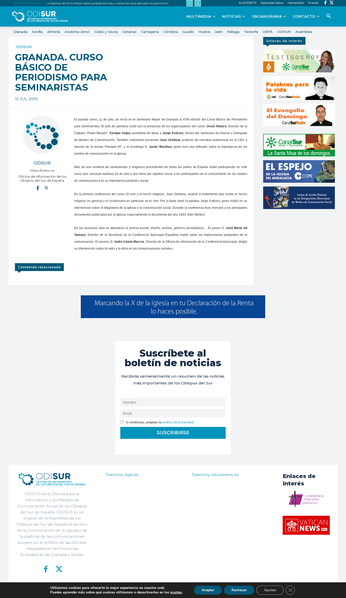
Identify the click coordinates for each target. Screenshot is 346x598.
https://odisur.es (42, 170)
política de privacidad (178, 422)
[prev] (189, 3)
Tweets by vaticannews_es (215, 474)
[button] (329, 16)
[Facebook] (325, 3)
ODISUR (24, 47)
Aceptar (208, 590)
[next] (198, 3)
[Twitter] (332, 3)
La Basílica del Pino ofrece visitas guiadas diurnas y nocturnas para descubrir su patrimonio (107, 3)
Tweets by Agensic (122, 474)
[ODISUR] (42, 135)
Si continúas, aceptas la (159, 422)
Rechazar (239, 590)
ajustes (176, 592)
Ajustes (270, 590)
